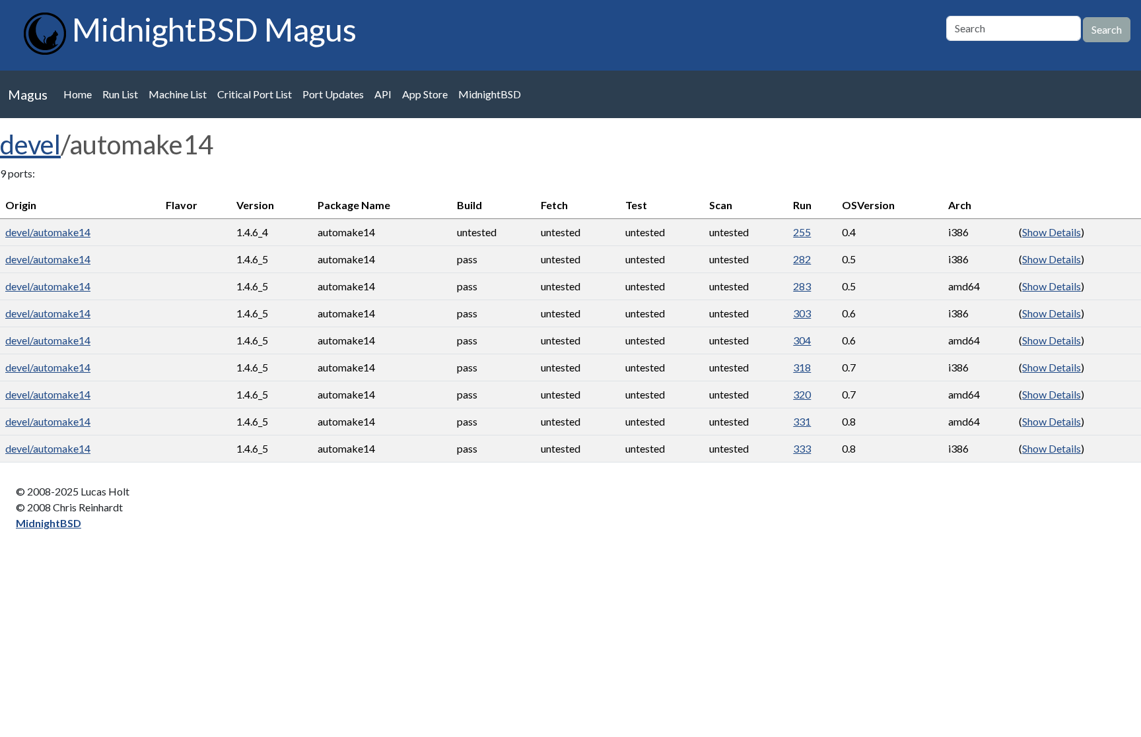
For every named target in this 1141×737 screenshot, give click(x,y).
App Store (425, 94)
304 (802, 340)
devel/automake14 (47, 232)
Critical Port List (254, 94)
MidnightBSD (489, 94)
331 (802, 421)
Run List (120, 94)
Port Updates (333, 94)
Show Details (1051, 232)
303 (802, 313)
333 (802, 448)
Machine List (178, 94)
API (383, 94)
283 (802, 286)
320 (802, 394)
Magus (28, 94)
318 (802, 367)
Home (77, 94)
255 (802, 232)
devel (30, 144)
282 (802, 259)
